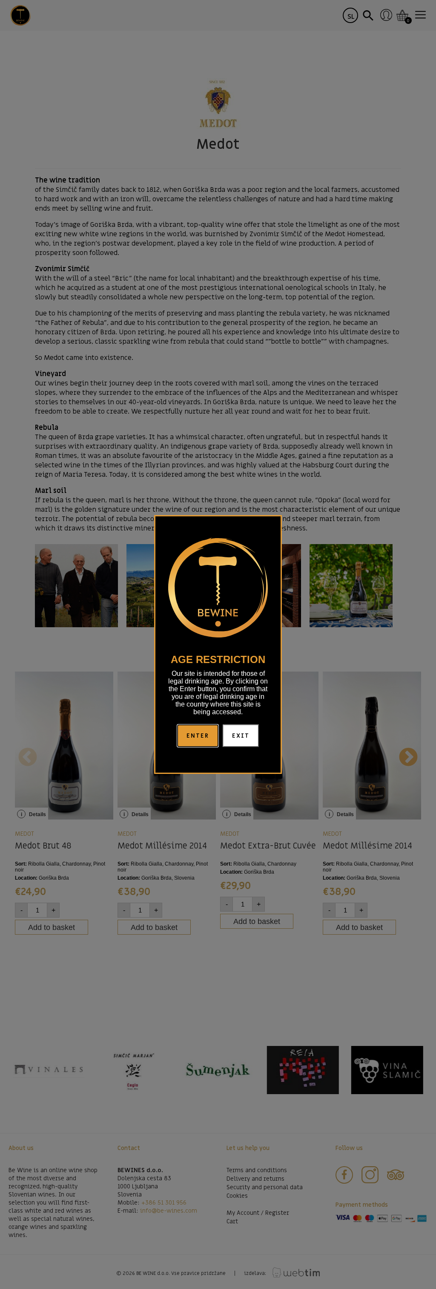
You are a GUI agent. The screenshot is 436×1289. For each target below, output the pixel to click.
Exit (241, 736)
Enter (197, 736)
